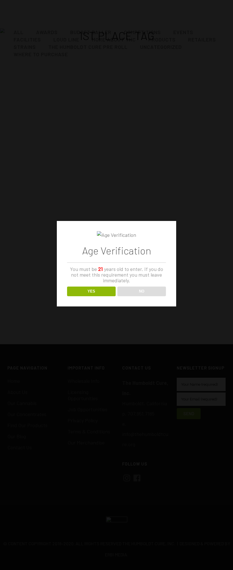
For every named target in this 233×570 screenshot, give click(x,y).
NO (141, 291)
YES (91, 291)
